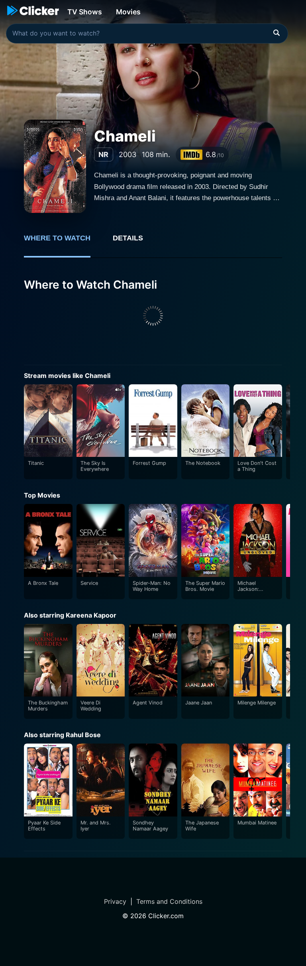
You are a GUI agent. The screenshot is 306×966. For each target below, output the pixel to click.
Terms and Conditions (169, 901)
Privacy (115, 901)
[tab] (63, 242)
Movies (128, 12)
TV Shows (84, 12)
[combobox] (147, 33)
